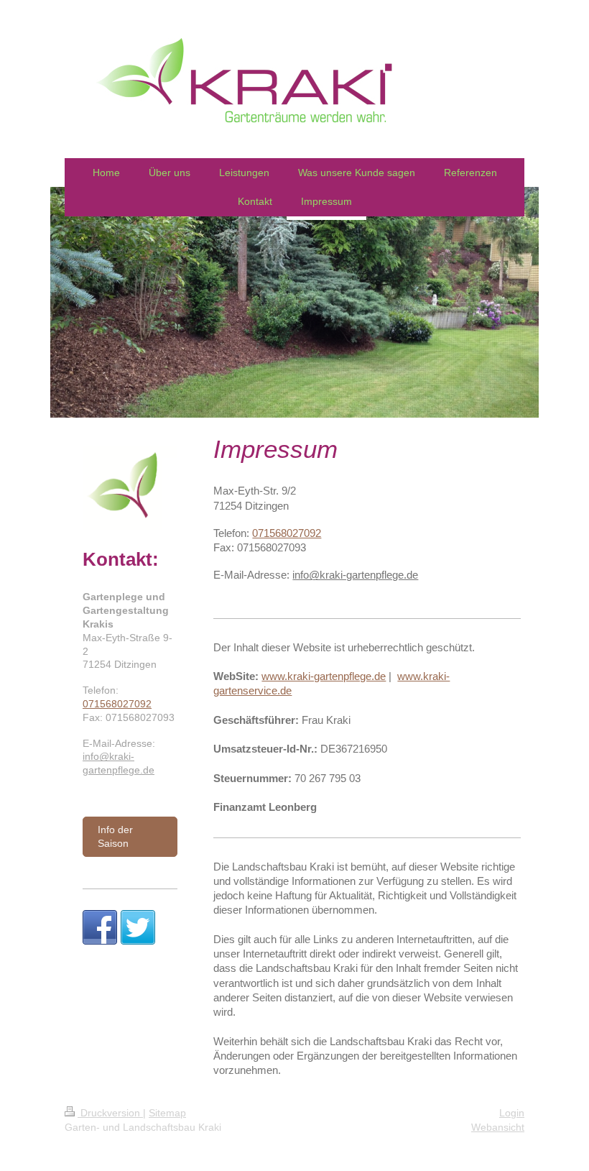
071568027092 (286, 533)
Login (511, 1113)
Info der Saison (115, 836)
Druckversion (110, 1113)
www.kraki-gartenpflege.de (323, 676)
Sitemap (167, 1113)
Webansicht (497, 1127)
